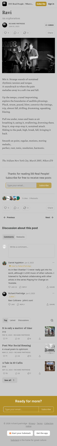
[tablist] (14, 237)
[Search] (52, 320)
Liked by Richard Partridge (21, 266)
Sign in (51, 4)
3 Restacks (33, 198)
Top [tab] (5, 320)
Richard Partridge (17, 24)
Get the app (42, 433)
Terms (40, 423)
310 (4, 331)
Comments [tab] (9, 237)
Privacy (32, 423)
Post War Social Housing (16, 345)
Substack (15, 440)
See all (7, 380)
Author (11, 297)
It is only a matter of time (17, 328)
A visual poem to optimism (15, 349)
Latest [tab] (12, 320)
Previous (11, 217)
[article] (28, 333)
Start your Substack (21, 433)
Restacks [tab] (20, 237)
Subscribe (41, 4)
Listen (51, 25)
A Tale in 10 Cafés (12, 362)
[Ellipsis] (53, 262)
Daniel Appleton (16, 262)
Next (48, 217)
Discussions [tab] (23, 320)
